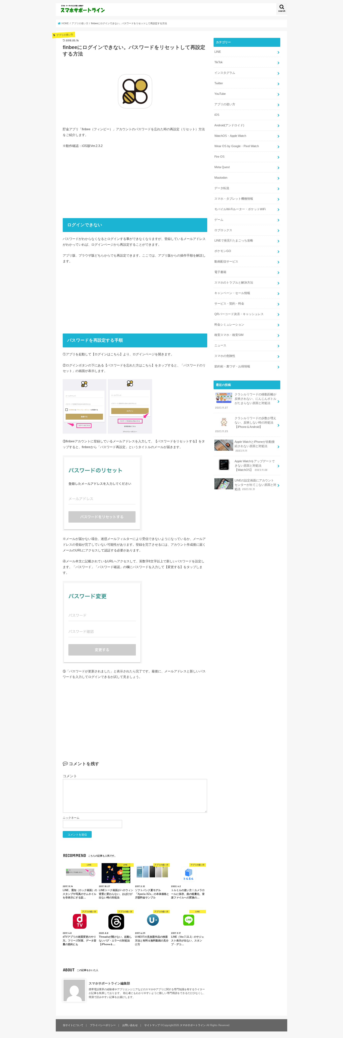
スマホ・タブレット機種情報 (233, 198)
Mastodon (220, 177)
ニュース (220, 345)
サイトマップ (152, 1025)
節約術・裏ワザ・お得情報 (232, 366)
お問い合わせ (130, 1025)
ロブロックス (223, 230)
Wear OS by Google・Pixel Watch (236, 146)
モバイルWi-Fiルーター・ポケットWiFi (240, 209)
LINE (217, 51)
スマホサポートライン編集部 (109, 983)
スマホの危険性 (224, 356)
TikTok (218, 62)
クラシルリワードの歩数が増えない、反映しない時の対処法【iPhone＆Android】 (245, 425)
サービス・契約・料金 (229, 303)
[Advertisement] (135, 182)
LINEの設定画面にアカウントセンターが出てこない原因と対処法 (255, 485)
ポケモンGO (222, 251)
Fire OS (219, 156)
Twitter (218, 83)
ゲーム (218, 219)
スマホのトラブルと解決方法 (233, 282)
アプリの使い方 (224, 104)
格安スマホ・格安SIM (229, 334)
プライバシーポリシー (103, 1025)
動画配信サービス (226, 261)
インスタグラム (224, 72)
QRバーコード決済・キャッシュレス (239, 314)
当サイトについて (73, 1025)
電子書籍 (220, 272)
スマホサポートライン (193, 1025)
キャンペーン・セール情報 (232, 293)
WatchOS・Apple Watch (230, 135)
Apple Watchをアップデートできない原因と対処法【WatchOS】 (255, 466)
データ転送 (221, 188)
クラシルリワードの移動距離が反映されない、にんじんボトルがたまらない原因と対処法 (245, 401)
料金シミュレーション (229, 324)
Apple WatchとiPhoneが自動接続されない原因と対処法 (255, 446)
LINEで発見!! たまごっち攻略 (233, 240)
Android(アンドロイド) (229, 125)
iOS (216, 114)
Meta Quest (222, 167)
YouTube (220, 93)
